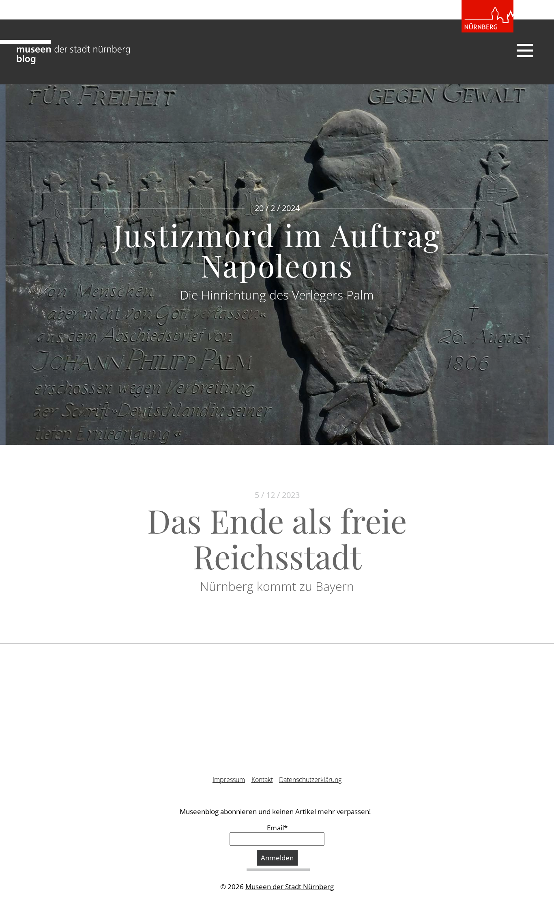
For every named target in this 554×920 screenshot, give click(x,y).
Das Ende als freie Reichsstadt (277, 537)
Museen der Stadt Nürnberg (289, 886)
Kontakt (262, 779)
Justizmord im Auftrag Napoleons (277, 249)
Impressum (229, 779)
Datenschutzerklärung (310, 779)
